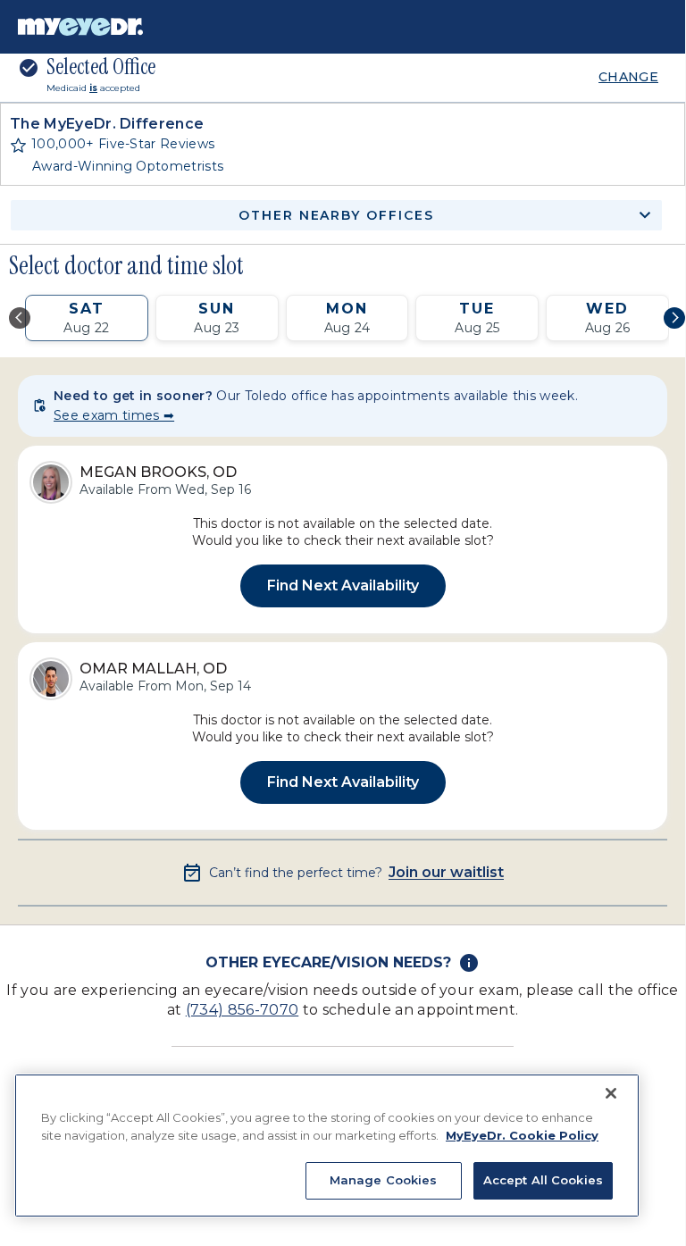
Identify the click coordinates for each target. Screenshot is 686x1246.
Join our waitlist (446, 873)
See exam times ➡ (114, 415)
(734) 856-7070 (242, 1009)
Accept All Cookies (543, 1180)
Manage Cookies (384, 1180)
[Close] (611, 1093)
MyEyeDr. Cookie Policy (522, 1135)
